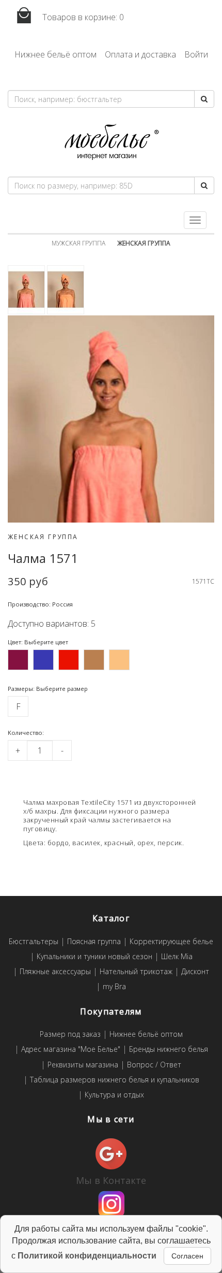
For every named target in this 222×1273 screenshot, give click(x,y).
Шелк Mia (177, 956)
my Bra (114, 986)
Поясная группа (94, 941)
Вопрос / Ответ (154, 1065)
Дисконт (195, 971)
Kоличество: (26, 732)
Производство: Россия (40, 604)
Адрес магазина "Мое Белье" (70, 1049)
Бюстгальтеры (33, 941)
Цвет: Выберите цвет (38, 642)
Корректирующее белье (171, 941)
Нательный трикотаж (136, 971)
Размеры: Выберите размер (48, 688)
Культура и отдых (114, 1095)
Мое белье (111, 142)
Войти (196, 54)
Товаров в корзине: (82, 17)
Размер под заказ (70, 1034)
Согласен (187, 1256)
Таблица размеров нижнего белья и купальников (114, 1080)
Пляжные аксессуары (55, 971)
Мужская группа (78, 243)
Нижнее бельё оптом (55, 54)
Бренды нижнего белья (168, 1049)
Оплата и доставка (140, 54)
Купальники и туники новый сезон (94, 956)
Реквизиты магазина (82, 1065)
